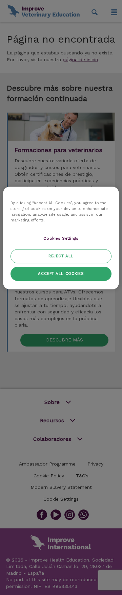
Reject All (61, 256)
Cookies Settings (60, 238)
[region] (61, 238)
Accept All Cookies (61, 273)
